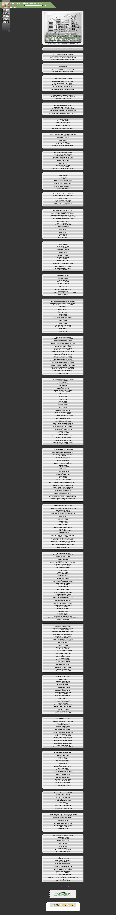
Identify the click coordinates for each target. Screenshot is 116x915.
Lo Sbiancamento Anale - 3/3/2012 (63, 268)
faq (76, 43)
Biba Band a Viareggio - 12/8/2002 (62, 729)
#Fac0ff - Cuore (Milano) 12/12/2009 (63, 337)
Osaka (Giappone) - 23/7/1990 (63, 872)
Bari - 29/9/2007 (62, 455)
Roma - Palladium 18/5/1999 (63, 826)
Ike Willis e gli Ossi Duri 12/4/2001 (62, 782)
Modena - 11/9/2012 (63, 252)
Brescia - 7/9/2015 (63, 177)
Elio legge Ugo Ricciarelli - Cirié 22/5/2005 (63, 592)
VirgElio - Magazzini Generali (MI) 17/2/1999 (63, 830)
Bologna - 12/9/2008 (63, 393)
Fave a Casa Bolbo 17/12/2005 (63, 553)
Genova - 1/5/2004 (63, 666)
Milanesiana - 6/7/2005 (63, 584)
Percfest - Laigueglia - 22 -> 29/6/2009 (63, 353)
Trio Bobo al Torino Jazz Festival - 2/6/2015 (63, 180)
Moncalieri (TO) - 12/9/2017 (63, 137)
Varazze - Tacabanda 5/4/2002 (63, 745)
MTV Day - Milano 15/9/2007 (63, 460)
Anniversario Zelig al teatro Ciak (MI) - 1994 (63, 868)
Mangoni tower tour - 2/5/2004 (63, 664)
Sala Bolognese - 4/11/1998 (63, 837)
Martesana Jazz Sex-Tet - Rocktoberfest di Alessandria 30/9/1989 (63, 877)
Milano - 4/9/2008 (63, 396)
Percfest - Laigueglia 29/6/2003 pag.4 (63, 690)
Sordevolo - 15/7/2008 (63, 404)
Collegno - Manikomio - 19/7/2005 (63, 583)
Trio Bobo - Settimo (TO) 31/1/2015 (63, 185)
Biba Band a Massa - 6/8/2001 (63, 760)
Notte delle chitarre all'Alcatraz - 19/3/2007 (62, 492)
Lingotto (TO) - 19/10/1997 (63, 858)
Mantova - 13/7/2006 (62, 524)
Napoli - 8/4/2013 (63, 234)
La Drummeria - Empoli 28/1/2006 (62, 542)
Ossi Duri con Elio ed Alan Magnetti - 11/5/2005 (63, 597)
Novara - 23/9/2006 (63, 515)
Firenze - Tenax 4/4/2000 (63, 803)
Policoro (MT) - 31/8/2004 (62, 644)
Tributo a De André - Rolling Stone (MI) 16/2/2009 (63, 368)
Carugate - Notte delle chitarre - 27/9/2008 (63, 390)
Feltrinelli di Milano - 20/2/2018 (63, 127)
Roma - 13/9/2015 (63, 175)
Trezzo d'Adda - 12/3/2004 (63, 669)
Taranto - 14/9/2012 (63, 250)
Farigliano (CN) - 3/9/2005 (63, 573)
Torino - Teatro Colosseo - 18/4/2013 (63, 231)
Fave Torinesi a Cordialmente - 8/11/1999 (63, 815)
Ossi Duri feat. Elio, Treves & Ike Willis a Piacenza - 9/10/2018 (63, 113)
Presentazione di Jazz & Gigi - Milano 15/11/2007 (63, 454)
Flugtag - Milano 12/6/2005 (63, 589)
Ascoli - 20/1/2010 (63, 331)
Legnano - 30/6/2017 (62, 142)
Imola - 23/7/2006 (63, 521)
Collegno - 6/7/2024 (63, 66)
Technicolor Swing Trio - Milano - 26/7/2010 (63, 308)
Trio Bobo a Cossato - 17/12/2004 (63, 625)
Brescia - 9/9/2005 (63, 570)
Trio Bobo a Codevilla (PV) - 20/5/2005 (63, 594)
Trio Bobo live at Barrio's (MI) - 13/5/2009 (63, 359)
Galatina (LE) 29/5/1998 (63, 848)
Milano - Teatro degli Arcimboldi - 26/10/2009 (63, 342)
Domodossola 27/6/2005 (63, 588)
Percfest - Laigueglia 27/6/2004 (63, 656)
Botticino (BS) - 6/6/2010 (63, 319)
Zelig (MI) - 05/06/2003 (63, 703)
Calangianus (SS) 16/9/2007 (63, 458)
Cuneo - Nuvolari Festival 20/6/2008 (63, 412)
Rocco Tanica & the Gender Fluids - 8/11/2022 (63, 95)
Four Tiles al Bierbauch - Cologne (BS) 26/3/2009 (63, 362)
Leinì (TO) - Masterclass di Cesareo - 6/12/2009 (62, 338)
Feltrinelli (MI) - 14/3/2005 (62, 608)
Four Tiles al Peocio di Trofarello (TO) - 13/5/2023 (63, 88)
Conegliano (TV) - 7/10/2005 (63, 561)
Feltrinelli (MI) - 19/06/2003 (63, 701)
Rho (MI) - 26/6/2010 (63, 315)
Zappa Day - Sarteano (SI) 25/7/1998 (63, 842)
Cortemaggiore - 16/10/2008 (63, 387)
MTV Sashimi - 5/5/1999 (63, 828)
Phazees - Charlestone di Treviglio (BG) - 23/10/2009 (63, 343)
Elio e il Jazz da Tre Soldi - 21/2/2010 (63, 325)
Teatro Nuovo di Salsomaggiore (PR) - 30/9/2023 (63, 84)
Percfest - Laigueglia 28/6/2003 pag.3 (63, 692)
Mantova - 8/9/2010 (63, 306)
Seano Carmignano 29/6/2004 (63, 655)
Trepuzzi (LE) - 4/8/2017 (63, 139)
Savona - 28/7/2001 (63, 763)
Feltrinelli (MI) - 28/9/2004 (62, 637)
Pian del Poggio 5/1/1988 (63, 879)
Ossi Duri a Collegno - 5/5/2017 (63, 143)
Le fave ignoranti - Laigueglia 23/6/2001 (63, 773)
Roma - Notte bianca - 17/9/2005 (63, 567)
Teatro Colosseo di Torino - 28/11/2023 (62, 77)
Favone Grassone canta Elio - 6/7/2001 (63, 766)
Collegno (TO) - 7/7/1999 (63, 820)
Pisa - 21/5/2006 (63, 529)
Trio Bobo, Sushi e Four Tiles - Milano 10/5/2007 (62, 485)
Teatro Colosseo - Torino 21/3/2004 (63, 667)
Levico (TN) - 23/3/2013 (63, 237)
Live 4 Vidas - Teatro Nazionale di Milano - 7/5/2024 (63, 69)
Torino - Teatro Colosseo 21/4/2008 (63, 424)
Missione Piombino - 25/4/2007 (63, 488)
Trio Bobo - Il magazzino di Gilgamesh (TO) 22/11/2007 (63, 452)
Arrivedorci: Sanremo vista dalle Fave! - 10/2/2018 (63, 128)
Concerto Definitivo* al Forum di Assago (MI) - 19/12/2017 (63, 134)
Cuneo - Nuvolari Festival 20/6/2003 (63, 700)
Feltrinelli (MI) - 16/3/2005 (62, 606)
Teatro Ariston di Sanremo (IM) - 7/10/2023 (63, 83)
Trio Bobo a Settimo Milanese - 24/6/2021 (63, 105)
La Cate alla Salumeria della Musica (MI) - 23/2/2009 (62, 367)
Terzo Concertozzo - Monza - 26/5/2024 (63, 68)
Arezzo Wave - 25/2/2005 (62, 613)
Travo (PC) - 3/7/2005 (63, 586)
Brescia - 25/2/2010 (63, 323)
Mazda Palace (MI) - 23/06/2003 (63, 697)
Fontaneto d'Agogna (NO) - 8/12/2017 (63, 135)
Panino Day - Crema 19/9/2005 (63, 565)
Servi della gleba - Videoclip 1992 (63, 871)
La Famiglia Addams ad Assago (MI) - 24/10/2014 (63, 195)
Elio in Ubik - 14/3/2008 (63, 434)
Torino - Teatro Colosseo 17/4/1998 (63, 849)
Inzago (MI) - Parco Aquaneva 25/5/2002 (63, 740)
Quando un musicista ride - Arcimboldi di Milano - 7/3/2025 (63, 57)
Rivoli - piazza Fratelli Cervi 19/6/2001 (63, 776)
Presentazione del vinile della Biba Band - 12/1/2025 (62, 59)
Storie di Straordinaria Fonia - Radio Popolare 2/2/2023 (63, 89)
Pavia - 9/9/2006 (63, 516)
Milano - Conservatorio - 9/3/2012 (63, 265)
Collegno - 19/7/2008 (62, 402)
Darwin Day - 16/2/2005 (63, 614)
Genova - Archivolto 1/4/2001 (63, 784)
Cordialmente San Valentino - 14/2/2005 (63, 616)
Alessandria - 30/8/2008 (63, 398)
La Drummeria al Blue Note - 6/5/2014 (63, 200)
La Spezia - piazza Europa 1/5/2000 (63, 800)
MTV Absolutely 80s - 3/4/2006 (63, 533)
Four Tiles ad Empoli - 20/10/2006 (63, 511)
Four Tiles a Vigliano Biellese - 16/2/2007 (63, 493)
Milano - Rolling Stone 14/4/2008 (63, 428)
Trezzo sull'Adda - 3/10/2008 (63, 388)
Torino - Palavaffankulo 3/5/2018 (63, 123)
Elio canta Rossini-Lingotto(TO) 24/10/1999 (62, 817)
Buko (38, 3)
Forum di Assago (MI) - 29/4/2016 (63, 165)
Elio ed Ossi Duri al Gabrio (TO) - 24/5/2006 (63, 527)
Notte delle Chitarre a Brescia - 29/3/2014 (63, 203)
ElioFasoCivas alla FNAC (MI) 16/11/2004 (63, 629)
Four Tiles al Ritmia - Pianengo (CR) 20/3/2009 (63, 364)
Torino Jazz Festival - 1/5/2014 (63, 201)
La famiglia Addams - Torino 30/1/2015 (62, 186)
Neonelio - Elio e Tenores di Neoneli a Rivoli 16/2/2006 (63, 541)
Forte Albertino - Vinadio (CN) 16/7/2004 (63, 650)
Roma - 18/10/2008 (63, 385)
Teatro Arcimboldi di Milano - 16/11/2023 (63, 80)
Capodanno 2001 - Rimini (63, 787)
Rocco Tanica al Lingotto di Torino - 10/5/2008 (63, 415)
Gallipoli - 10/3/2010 (63, 320)
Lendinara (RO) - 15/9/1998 (63, 838)
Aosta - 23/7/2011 (63, 285)
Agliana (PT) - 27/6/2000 (63, 799)
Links (41, 3)
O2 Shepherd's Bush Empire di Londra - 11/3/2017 (63, 145)
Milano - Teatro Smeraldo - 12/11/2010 (63, 300)
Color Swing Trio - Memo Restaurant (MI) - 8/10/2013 (62, 215)
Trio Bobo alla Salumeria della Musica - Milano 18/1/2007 (62, 498)
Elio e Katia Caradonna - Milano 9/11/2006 (63, 507)
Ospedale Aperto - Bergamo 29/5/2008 (62, 413)
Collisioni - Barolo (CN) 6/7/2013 (63, 223)
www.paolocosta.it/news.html (63, 894)
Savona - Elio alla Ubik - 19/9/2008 (62, 391)
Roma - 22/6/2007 (63, 477)
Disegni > (68, 886)
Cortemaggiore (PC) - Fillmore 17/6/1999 (63, 825)
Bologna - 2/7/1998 (63, 845)
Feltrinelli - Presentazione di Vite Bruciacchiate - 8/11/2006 (63, 508)
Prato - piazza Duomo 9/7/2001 (63, 765)
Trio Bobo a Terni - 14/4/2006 (63, 532)
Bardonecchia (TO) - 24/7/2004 (63, 647)
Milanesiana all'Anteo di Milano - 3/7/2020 (63, 107)
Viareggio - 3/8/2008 (63, 401)
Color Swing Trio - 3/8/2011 (63, 283)
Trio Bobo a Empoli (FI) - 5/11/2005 (62, 556)
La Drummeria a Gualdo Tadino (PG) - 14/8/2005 (63, 576)
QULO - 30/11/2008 (63, 382)
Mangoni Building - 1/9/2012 (63, 254)
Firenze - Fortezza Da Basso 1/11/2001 (62, 752)
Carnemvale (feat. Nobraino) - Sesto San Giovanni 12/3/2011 (63, 292)
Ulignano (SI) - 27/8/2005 (63, 575)
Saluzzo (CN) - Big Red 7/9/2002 (63, 723)
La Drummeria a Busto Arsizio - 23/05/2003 (63, 708)
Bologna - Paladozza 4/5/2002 (63, 742)
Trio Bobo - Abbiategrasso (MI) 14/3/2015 (63, 181)
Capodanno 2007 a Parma (63, 499)
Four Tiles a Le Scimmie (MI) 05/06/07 (63, 479)
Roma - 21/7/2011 (63, 286)
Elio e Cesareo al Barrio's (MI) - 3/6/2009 (63, 356)
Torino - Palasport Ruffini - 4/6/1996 (63, 863)
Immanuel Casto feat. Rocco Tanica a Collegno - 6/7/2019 (63, 110)
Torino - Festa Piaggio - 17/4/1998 (63, 851)
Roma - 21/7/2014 (63, 197)
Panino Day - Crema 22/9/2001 (63, 754)
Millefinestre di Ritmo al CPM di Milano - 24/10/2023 (63, 81)
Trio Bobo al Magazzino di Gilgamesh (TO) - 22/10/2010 (63, 301)
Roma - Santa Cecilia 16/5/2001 (63, 780)
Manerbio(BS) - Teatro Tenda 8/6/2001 (63, 779)
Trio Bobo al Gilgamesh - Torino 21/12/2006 (62, 505)
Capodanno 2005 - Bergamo (63, 619)
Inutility (35, 3)
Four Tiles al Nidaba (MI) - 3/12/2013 (63, 212)
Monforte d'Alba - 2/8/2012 (63, 257)
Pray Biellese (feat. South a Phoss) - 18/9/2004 (63, 639)
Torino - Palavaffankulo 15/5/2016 (63, 162)
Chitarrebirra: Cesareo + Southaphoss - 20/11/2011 (63, 277)
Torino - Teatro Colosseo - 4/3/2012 (63, 266)
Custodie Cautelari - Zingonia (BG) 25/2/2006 (63, 539)
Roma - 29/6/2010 (63, 314)
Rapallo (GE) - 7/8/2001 (63, 758)
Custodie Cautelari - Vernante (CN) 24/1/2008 (63, 442)
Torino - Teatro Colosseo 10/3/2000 (63, 807)
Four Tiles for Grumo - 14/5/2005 (63, 595)
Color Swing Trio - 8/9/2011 (63, 281)
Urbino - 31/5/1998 (63, 846)
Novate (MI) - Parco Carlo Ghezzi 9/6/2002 (63, 738)
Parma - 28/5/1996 (63, 865)
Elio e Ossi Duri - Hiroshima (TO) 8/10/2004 (62, 634)
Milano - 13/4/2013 (63, 232)
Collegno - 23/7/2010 (62, 309)
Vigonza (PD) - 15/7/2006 (63, 522)
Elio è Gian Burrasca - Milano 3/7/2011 (63, 289)
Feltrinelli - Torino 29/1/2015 (63, 188)
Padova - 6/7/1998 (63, 843)
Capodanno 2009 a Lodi (63, 373)
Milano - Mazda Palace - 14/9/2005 (62, 569)
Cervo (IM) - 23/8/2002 (63, 724)
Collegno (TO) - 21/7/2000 (63, 796)
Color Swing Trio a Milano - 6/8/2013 (63, 220)
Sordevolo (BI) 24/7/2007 (62, 469)
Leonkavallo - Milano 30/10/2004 (63, 633)
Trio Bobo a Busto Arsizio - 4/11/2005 (63, 558)
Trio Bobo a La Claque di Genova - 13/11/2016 (63, 157)
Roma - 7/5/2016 (63, 163)
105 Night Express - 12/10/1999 (63, 819)
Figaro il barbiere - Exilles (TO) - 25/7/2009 (63, 348)
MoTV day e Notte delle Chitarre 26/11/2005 (63, 554)
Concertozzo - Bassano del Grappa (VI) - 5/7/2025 (63, 56)
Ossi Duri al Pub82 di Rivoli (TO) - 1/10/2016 (63, 158)
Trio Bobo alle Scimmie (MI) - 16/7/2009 (63, 349)
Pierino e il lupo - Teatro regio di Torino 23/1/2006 (63, 544)
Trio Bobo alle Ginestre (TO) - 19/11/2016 (63, 154)
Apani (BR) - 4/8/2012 (63, 255)
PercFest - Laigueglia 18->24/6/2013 (63, 224)
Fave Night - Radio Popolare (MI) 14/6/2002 (63, 737)
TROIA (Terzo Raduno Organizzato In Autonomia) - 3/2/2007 (63, 495)
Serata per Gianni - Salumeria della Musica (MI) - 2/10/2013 (63, 216)
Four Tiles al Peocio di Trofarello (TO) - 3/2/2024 (62, 71)
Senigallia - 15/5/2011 (63, 291)
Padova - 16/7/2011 (63, 288)
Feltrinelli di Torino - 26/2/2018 (63, 125)
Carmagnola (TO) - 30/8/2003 (63, 686)
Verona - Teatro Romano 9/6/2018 (63, 122)
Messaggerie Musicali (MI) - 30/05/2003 (63, 704)
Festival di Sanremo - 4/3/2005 (63, 610)
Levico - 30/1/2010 (63, 330)
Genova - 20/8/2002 (63, 727)
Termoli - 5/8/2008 (63, 399)
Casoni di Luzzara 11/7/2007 (63, 471)
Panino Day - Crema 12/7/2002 (63, 734)
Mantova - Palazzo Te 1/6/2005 (63, 591)
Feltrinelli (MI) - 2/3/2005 (63, 611)
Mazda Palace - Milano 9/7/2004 (63, 651)
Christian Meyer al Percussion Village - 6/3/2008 (63, 435)
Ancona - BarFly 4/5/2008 (63, 417)
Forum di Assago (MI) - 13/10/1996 (63, 860)
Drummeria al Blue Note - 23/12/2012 (63, 243)
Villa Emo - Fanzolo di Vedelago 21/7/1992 (63, 869)
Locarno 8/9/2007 (63, 465)
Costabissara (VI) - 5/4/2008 (63, 431)
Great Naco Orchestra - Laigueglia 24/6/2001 (63, 771)
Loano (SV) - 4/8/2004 (63, 645)
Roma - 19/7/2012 (63, 258)
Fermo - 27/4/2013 (63, 229)
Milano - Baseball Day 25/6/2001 (63, 769)
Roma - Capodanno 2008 (62, 443)
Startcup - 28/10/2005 (63, 559)
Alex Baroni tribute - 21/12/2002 (63, 718)
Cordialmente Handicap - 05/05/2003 (63, 711)
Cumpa (31, 3)
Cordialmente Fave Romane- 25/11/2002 (63, 720)
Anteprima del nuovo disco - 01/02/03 (63, 712)
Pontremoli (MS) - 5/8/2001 (63, 761)
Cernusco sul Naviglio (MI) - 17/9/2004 (63, 640)
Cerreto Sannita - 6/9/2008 (63, 394)
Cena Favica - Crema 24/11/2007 (63, 451)
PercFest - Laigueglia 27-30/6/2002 (63, 735)
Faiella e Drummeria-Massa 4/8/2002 (63, 731)
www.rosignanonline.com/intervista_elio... (63, 895)
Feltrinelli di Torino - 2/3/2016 (63, 166)
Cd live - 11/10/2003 (63, 679)
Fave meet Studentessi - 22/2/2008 (63, 439)
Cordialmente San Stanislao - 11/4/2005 (63, 602)
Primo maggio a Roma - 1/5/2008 (63, 418)
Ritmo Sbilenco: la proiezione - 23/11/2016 (63, 152)
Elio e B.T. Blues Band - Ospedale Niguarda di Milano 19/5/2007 (63, 482)
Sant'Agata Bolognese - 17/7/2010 (63, 311)
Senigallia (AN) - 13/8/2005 (63, 578)
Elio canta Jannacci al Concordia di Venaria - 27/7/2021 (63, 104)
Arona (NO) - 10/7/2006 (63, 526)
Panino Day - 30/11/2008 (63, 380)
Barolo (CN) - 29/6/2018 (63, 119)
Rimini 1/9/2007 (62, 468)
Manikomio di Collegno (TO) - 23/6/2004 (63, 663)
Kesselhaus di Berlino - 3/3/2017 (63, 146)
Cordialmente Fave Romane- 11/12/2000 (63, 792)
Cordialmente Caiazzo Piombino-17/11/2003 (63, 678)
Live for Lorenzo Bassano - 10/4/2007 (63, 490)
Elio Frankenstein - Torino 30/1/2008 (63, 440)
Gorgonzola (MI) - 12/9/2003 (63, 684)
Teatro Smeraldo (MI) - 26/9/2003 (63, 682)
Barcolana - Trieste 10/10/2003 (63, 681)
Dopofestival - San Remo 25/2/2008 (63, 437)
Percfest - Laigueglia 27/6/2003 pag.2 (63, 693)
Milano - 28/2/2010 (63, 322)
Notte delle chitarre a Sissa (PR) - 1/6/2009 (63, 357)
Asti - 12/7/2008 (62, 406)
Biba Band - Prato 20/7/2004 (63, 648)
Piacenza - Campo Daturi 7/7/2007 (63, 473)
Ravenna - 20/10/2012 (63, 244)
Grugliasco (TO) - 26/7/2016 (63, 160)
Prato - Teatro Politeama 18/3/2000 (63, 805)
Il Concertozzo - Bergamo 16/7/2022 (63, 98)
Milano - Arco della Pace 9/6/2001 (63, 777)
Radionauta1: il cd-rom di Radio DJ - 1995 (63, 866)
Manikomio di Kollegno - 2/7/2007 (63, 474)
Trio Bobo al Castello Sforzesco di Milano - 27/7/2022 (63, 96)
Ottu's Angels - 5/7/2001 (63, 768)
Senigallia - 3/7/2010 (62, 312)
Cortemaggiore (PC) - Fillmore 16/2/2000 (63, 808)
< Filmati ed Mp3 (58, 886)
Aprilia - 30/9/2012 (63, 247)
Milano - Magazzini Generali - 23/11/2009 (63, 340)
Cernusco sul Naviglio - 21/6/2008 (62, 410)
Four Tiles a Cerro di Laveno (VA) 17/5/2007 (63, 484)
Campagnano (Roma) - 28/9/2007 (63, 457)
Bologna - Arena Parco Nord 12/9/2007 (63, 463)
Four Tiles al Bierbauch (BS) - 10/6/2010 (63, 317)
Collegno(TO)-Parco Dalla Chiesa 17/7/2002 (63, 732)
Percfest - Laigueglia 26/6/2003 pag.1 (63, 695)
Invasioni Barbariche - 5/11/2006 (63, 510)
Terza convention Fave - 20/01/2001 (63, 785)
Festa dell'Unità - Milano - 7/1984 (63, 880)
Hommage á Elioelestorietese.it (63, 371)
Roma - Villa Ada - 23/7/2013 (63, 221)
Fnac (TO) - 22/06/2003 (63, 698)
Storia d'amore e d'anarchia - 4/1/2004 (62, 670)
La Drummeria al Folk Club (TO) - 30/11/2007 (63, 449)
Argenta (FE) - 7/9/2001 (63, 757)
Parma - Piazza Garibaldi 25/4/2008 (63, 421)
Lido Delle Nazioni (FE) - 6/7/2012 (63, 262)
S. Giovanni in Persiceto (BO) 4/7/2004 (62, 653)
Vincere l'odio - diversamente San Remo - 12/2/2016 (62, 168)
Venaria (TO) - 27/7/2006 (63, 519)
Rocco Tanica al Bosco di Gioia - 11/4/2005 (63, 603)
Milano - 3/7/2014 (63, 198)
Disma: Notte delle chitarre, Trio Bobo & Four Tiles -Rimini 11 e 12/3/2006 (62, 536)
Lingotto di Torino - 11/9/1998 (63, 840)
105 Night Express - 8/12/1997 (63, 857)
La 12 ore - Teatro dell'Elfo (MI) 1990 (63, 874)
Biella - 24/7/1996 (63, 861)
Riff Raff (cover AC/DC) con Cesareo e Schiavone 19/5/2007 (63, 481)
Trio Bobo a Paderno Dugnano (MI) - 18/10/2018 (62, 112)
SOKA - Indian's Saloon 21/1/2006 (62, 546)
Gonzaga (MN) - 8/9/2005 (63, 572)
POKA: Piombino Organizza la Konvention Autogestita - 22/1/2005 (63, 617)
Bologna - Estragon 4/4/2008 (63, 432)
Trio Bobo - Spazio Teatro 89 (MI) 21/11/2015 (63, 174)
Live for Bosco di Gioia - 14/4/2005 (63, 600)
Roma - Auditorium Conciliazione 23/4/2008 (63, 423)
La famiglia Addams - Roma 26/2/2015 (62, 183)
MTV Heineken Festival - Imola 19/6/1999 (63, 823)
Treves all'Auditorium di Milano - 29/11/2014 (63, 193)
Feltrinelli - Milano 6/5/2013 (63, 226)
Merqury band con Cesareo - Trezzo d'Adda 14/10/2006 (63, 513)
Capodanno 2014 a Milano (63, 204)
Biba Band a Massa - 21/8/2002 (63, 726)
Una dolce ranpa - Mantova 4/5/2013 (63, 227)
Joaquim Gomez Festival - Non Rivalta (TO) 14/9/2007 (63, 462)
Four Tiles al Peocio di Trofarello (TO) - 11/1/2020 (63, 108)
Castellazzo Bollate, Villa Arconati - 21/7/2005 (63, 581)
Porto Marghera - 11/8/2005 (63, 580)
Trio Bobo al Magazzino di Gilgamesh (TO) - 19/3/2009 (63, 365)
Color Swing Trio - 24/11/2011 (63, 275)
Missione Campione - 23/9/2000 (63, 794)
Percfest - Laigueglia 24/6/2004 (63, 661)
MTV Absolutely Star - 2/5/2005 (63, 599)
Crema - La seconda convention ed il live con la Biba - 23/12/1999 (62, 814)
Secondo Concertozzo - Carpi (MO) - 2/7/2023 (63, 86)
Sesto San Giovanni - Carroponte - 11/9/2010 (63, 304)
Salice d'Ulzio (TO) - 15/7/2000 (63, 797)
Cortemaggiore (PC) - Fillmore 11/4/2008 (63, 429)
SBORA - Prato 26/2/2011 (63, 294)
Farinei (26, 3)
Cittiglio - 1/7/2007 (63, 476)
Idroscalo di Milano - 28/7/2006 (63, 518)
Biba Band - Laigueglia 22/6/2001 (63, 774)
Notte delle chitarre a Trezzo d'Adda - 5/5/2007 (63, 487)
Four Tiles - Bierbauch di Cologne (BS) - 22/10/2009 (63, 345)
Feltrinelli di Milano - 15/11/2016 (63, 155)
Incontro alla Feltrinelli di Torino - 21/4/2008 (62, 426)
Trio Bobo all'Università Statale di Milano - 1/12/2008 (62, 379)
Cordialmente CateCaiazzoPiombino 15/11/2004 (63, 631)
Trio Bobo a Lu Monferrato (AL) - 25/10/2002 (63, 721)
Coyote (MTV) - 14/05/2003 (63, 709)
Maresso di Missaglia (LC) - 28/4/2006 (63, 530)
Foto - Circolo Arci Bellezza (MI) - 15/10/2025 (63, 54)
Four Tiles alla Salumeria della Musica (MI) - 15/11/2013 (63, 213)
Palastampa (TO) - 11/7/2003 (63, 689)
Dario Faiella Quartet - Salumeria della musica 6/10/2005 (63, 562)
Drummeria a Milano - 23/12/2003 (63, 676)
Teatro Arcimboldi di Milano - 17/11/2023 (63, 78)
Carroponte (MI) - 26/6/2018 (63, 120)
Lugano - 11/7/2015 (63, 178)
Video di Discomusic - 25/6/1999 (63, 822)
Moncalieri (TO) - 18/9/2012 (63, 249)
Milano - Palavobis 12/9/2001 (63, 755)
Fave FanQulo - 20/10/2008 (63, 383)
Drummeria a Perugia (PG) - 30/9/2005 (62, 564)
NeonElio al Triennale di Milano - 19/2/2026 (63, 48)
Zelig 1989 (63, 876)
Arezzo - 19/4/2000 (63, 802)
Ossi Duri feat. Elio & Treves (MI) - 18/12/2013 (63, 210)
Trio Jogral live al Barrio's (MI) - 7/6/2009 (63, 354)
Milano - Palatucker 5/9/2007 (63, 466)
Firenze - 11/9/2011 (63, 280)
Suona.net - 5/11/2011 (63, 278)
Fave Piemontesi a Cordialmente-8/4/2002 (63, 743)
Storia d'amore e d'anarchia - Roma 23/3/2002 (63, 746)
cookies (70, 908)
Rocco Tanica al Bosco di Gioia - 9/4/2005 (63, 605)
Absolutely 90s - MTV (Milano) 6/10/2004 (63, 636)
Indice (64, 886)
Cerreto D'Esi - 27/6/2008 (63, 409)
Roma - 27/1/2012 (63, 269)
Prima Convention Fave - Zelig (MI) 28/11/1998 (63, 835)
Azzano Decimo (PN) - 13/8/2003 (63, 687)
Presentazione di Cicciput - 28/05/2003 (62, 706)
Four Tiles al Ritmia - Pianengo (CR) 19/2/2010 (63, 326)
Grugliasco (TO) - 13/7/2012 (63, 260)
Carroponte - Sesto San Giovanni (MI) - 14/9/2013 (63, 218)
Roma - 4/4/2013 (63, 235)
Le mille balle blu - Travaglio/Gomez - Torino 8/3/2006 (63, 538)
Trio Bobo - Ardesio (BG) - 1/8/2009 (63, 346)
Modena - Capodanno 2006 (63, 547)
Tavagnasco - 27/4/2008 (63, 420)
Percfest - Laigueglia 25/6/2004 (63, 659)
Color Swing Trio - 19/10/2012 (63, 246)
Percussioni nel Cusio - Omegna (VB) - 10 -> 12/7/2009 (63, 351)
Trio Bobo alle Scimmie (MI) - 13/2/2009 (63, 370)
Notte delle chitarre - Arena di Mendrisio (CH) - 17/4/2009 (63, 360)
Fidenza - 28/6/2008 (63, 407)
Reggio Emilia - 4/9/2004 (63, 642)
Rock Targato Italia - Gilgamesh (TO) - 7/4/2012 (63, 263)
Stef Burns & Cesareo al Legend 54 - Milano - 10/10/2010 (63, 303)
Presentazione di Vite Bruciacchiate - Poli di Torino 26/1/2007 (62, 496)
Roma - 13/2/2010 (63, 328)
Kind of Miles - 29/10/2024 (63, 65)
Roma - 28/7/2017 (63, 140)
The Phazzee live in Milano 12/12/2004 (63, 626)
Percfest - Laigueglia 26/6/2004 (63, 658)
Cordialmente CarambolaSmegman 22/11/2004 (62, 628)
